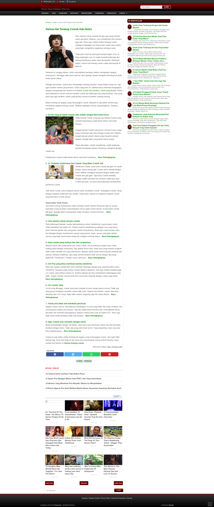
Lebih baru (49, 483)
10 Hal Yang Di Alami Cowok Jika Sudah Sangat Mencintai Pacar (78, 115)
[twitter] (73, 354)
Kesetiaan (74, 13)
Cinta (54, 13)
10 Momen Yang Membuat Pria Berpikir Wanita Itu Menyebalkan (74, 383)
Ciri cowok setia (55, 285)
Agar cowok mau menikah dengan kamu (67, 322)
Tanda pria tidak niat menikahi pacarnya (67, 303)
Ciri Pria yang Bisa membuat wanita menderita (70, 264)
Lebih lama (118, 483)
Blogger (171, 505)
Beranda (45, 13)
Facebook (72, 1)
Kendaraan (111, 13)
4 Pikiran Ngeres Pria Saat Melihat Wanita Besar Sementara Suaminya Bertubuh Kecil (83, 388)
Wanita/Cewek (86, 13)
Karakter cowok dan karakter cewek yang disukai (95, 90)
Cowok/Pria (99, 13)
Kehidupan (63, 13)
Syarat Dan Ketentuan (118, 498)
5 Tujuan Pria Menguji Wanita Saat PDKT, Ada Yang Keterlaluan (73, 379)
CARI (166, 7)
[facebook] (55, 354)
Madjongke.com (49, 1)
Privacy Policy (105, 498)
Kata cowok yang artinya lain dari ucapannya (69, 242)
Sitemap (129, 498)
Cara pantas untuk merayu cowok (64, 221)
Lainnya (122, 13)
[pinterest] (109, 354)
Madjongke (52, 6)
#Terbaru (88, 361)
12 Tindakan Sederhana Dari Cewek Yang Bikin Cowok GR (75, 163)
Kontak (62, 1)
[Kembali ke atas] (210, 504)
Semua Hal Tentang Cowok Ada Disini (69, 29)
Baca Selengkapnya (106, 157)
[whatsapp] (91, 354)
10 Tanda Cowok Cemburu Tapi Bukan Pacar (65, 374)
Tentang (91, 498)
